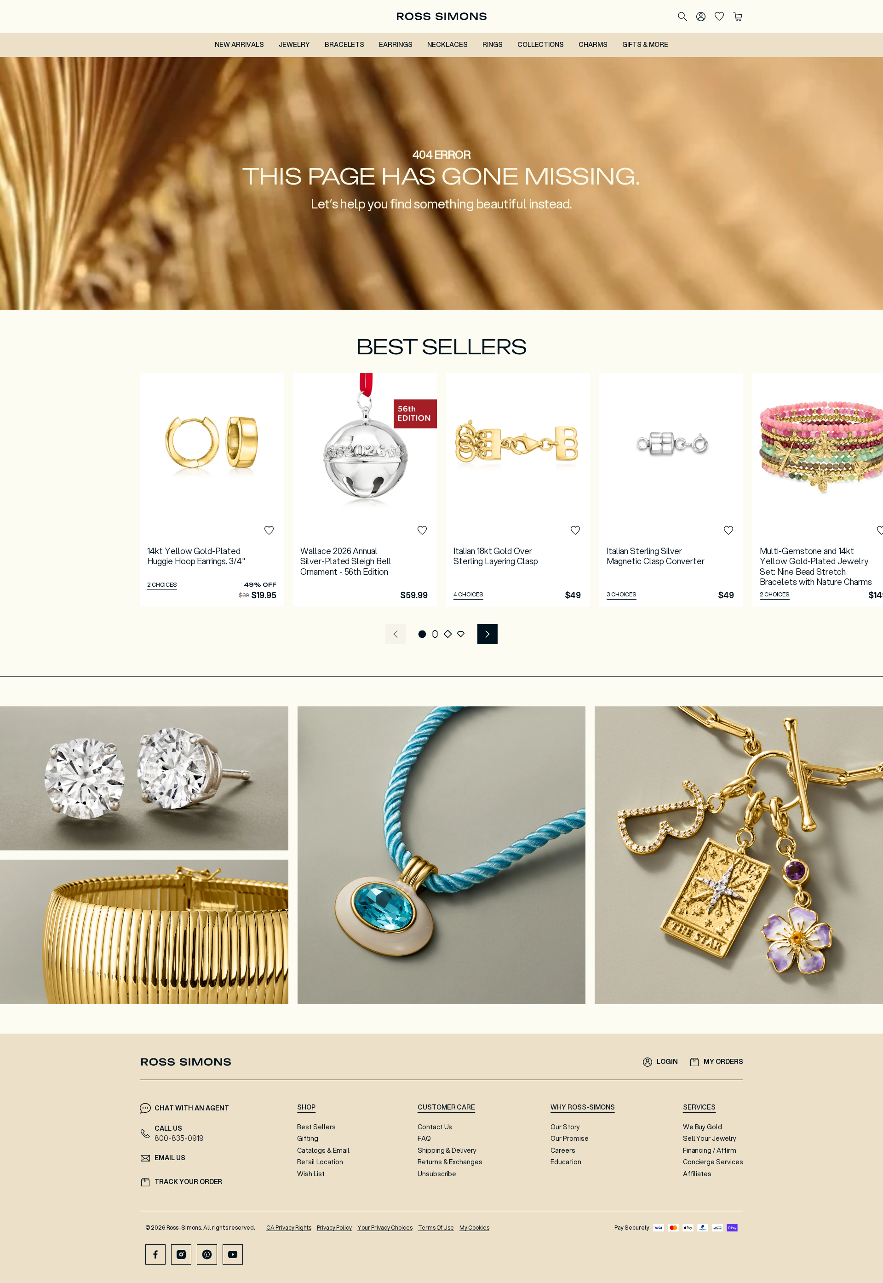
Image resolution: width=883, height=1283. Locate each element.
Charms (593, 44)
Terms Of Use (436, 1227)
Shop (306, 1107)
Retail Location (320, 1162)
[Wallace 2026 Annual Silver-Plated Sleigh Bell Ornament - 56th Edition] (365, 490)
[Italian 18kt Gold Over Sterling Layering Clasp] (518, 490)
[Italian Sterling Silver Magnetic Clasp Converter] (671, 490)
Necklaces (447, 44)
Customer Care (447, 1107)
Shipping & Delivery (447, 1150)
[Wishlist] (719, 16)
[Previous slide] (395, 634)
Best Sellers (316, 1127)
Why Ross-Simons (582, 1107)
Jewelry (294, 44)
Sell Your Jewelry (709, 1138)
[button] (422, 634)
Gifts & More (645, 44)
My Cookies (474, 1227)
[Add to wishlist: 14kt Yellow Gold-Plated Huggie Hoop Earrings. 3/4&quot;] (269, 530)
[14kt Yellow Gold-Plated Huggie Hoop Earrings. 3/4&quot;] (212, 490)
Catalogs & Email (323, 1150)
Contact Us (435, 1127)
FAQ (424, 1138)
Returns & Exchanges (450, 1162)
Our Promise (569, 1138)
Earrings (396, 44)
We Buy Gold (702, 1127)
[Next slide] (487, 634)
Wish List (311, 1174)
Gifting (307, 1138)
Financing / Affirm (709, 1150)
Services (699, 1107)
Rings (492, 44)
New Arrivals (239, 44)
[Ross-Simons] (441, 16)
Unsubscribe (437, 1174)
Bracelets (345, 44)
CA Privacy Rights (288, 1227)
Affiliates (697, 1174)
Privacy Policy (334, 1227)
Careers (562, 1150)
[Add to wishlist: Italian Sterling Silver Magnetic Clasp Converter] (728, 530)
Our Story (565, 1127)
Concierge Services (713, 1162)
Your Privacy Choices (384, 1227)
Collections (540, 44)
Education (565, 1162)
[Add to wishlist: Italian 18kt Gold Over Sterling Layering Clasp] (575, 530)
